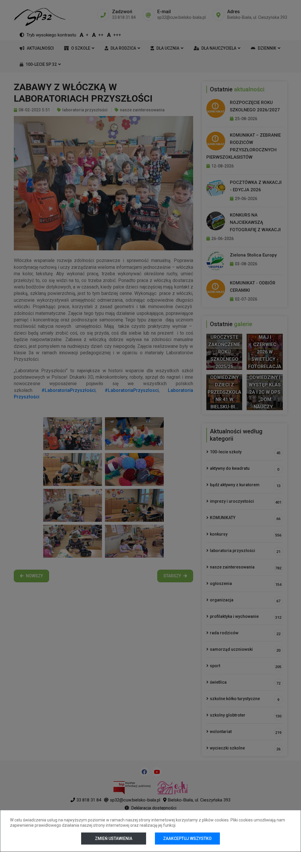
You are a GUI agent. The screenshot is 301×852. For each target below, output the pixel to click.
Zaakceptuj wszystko (187, 838)
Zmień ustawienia (113, 838)
